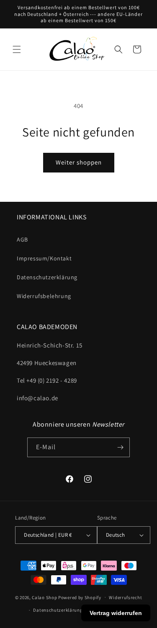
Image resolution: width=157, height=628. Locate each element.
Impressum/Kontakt (44, 258)
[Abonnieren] (120, 447)
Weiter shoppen (79, 162)
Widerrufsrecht (125, 597)
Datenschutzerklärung (47, 277)
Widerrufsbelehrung (44, 296)
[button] (17, 49)
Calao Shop (44, 597)
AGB (22, 239)
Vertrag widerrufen (116, 613)
